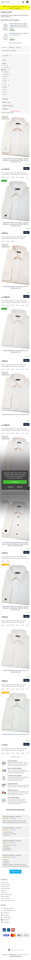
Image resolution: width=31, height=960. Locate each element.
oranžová (6, 72)
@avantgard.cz (6, 922)
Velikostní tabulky (5, 896)
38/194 (8, 433)
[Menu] (27, 2)
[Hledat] (19, 2)
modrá (6, 85)
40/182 (22, 305)
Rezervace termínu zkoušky (7, 900)
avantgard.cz (6, 913)
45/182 (12, 241)
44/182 (22, 177)
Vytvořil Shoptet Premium (17, 950)
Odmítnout (10, 487)
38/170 (3, 305)
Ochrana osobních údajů (6, 894)
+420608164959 (6, 917)
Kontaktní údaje (4, 882)
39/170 (8, 305)
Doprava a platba (5, 886)
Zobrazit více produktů (14, 43)
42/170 (8, 177)
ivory (6, 70)
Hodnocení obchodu (15, 809)
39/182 (12, 305)
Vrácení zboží (4, 892)
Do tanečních (17, 8)
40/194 (17, 689)
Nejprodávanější (5, 50)
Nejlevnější (11, 47)
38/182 (3, 177)
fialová (6, 81)
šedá (5, 92)
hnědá (6, 90)
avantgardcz (6, 915)
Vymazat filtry (15, 111)
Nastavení (19, 487)
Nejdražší (18, 47)
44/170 (17, 177)
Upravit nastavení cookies (15, 956)
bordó (6, 78)
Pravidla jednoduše (5, 884)
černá (5, 94)
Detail (26, 168)
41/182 (3, 241)
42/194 (12, 177)
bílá (5, 65)
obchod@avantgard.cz (8, 908)
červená (6, 76)
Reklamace (3, 890)
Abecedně (13, 50)
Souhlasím (16, 482)
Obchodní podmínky (5, 888)
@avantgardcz (6, 920)
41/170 (17, 369)
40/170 (17, 305)
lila (5, 83)
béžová (6, 87)
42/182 (8, 241)
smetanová (7, 67)
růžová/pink (7, 74)
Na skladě (7, 55)
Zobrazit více (15, 871)
